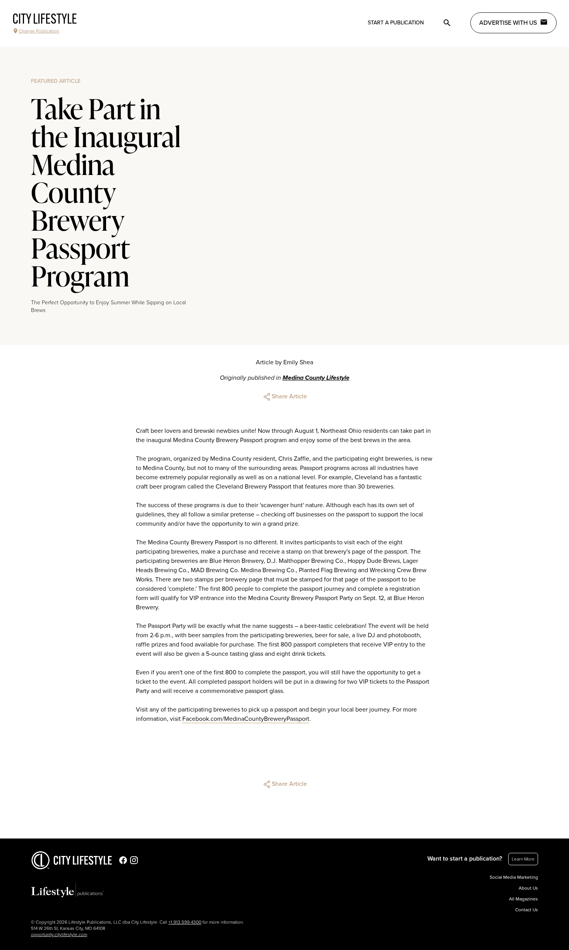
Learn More (523, 859)
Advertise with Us (508, 23)
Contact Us (526, 909)
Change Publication (39, 31)
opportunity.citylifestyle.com (59, 934)
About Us (528, 888)
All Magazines (523, 899)
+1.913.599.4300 (184, 922)
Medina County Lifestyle (316, 378)
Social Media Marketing (514, 877)
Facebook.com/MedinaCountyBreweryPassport (245, 719)
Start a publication (396, 22)
